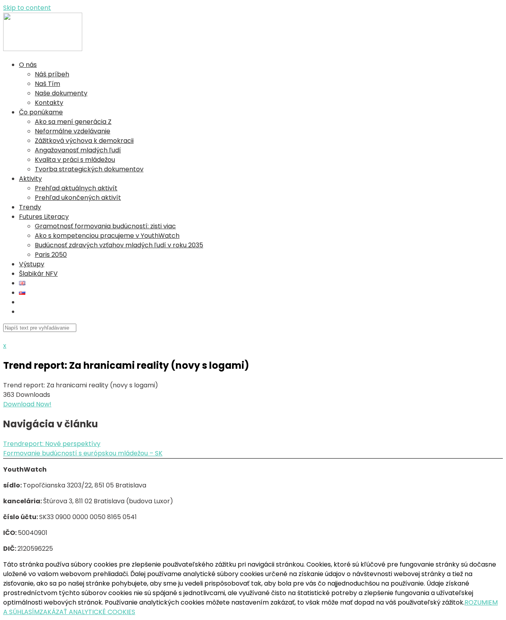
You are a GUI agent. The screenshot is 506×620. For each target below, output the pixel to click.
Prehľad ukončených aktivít (78, 197)
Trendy (30, 207)
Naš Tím (47, 83)
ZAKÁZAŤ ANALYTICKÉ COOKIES (87, 611)
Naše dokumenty (61, 93)
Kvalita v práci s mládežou (75, 159)
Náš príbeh (52, 74)
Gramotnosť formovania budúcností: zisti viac (105, 226)
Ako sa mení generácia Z (73, 121)
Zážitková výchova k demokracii (84, 140)
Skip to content (27, 7)
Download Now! (27, 404)
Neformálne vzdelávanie (72, 131)
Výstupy (31, 264)
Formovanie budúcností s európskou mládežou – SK (82, 453)
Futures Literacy (44, 216)
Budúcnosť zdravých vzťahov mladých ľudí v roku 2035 (119, 245)
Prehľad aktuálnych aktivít (76, 188)
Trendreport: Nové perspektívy (51, 443)
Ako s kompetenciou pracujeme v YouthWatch (107, 235)
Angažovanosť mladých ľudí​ (78, 150)
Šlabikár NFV (38, 273)
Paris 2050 (51, 254)
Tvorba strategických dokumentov (89, 169)
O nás (28, 64)
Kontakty (49, 102)
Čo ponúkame (41, 112)
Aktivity (30, 178)
